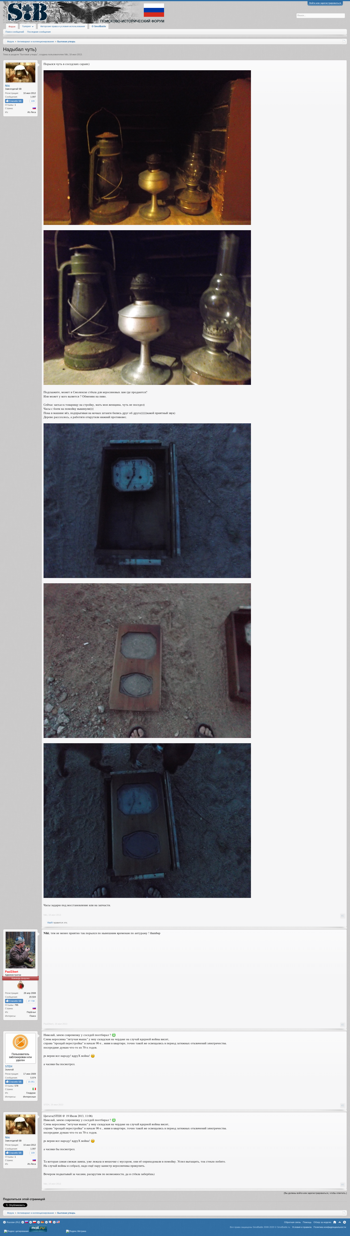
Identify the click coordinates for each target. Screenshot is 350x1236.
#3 (342, 1105)
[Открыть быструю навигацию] (344, 41)
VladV (50, 922)
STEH (46, 1104)
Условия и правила (302, 1227)
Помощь (307, 1222)
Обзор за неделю (322, 1222)
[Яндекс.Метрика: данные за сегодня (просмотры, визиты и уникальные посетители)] (76, 1231)
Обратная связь (292, 1222)
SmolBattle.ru (283, 1227)
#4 (342, 1184)
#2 (342, 1024)
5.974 (33, 1077)
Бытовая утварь (28, 54)
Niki (66, 54)
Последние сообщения (39, 32)
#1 (342, 915)
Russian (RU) (13, 1222)
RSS (344, 1222)
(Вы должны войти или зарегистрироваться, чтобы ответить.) (315, 1193)
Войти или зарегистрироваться (325, 3)
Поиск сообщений (14, 32)
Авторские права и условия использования (62, 26)
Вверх (339, 1222)
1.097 (33, 97)
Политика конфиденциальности (330, 1227)
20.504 (32, 997)
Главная (334, 1222)
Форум (12, 26)
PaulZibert (48, 1024)
